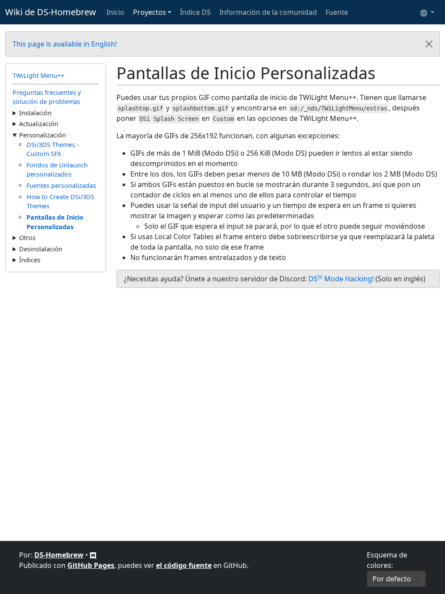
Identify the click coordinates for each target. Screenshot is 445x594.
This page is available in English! (65, 44)
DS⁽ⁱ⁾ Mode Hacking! (341, 279)
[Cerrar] (428, 44)
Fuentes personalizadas (61, 185)
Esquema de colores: (387, 560)
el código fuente (184, 565)
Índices (29, 260)
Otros (27, 238)
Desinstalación (41, 249)
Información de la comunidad (268, 12)
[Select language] (427, 12)
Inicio (115, 12)
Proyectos (149, 12)
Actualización (38, 124)
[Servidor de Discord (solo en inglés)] (93, 555)
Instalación (35, 113)
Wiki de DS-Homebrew (50, 12)
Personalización (42, 135)
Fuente (336, 12)
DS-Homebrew (58, 555)
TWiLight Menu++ (38, 75)
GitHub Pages (90, 565)
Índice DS (195, 12)
